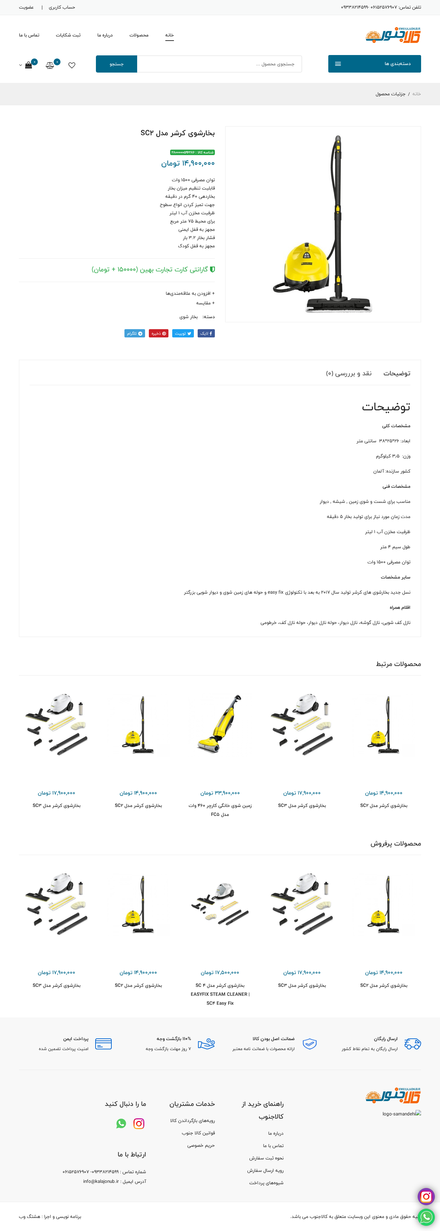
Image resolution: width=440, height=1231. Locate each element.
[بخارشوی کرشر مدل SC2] (383, 725)
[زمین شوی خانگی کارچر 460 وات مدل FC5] (220, 725)
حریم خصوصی (201, 1145)
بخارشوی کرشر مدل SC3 (302, 805)
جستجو (117, 64)
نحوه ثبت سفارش (266, 1158)
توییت (181, 333)
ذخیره (157, 333)
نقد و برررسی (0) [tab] (349, 373)
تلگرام (132, 333)
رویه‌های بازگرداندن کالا (192, 1120)
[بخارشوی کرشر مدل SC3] (301, 725)
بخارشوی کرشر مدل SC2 (383, 805)
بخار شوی (188, 317)
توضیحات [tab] (397, 373)
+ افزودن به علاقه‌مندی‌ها (190, 293)
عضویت (26, 7)
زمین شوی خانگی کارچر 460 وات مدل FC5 (220, 810)
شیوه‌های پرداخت (266, 1183)
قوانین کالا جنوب (198, 1133)
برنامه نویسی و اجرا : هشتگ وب (50, 1216)
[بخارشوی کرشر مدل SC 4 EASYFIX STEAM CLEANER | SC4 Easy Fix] (220, 904)
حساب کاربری (62, 7)
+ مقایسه (205, 303)
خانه (169, 35)
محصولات (139, 35)
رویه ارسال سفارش (265, 1170)
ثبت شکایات (68, 35)
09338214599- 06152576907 (369, 7)
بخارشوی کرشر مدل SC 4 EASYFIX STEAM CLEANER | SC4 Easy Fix (220, 994)
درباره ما (105, 35)
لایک (205, 333)
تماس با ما (29, 35)
